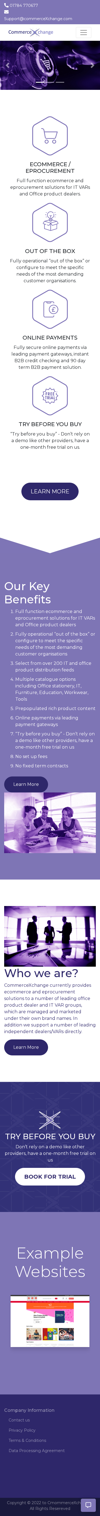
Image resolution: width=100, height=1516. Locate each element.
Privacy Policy (22, 1436)
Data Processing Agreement (37, 1457)
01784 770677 (24, 5)
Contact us (19, 1426)
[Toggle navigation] (83, 32)
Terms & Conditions (27, 1447)
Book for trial (50, 1183)
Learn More (50, 498)
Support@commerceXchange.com (38, 18)
